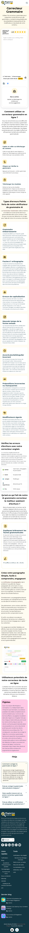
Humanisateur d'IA (19, 887)
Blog (2, 880)
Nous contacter (6, 895)
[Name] (27, 3)
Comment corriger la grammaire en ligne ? (10, 784)
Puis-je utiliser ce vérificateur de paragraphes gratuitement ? (13, 823)
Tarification (4, 877)
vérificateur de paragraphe (12, 582)
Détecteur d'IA (17, 889)
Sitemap (3, 898)
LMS (14, 892)
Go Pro (20, 78)
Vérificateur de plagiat (20, 875)
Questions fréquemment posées (6, 884)
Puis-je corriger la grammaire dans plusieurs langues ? (12, 807)
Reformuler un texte (19, 882)
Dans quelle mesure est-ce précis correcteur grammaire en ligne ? (12, 814)
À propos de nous (6, 892)
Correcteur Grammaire (10, 211)
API (2, 907)
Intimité (3, 900)
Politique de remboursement (6, 904)
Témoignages (5, 889)
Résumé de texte (18, 884)
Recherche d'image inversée (20, 878)
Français (6, 859)
